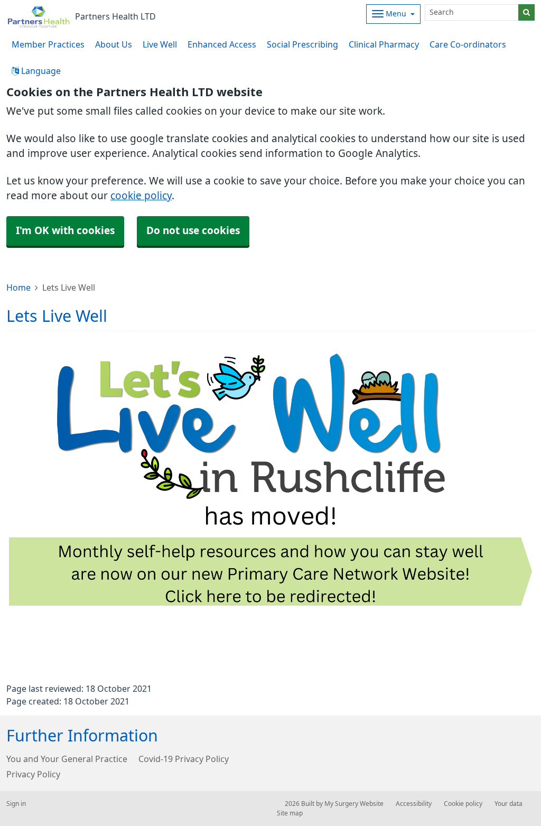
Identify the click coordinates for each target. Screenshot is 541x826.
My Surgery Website (354, 804)
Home (18, 287)
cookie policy (141, 196)
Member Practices (48, 44)
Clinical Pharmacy (384, 44)
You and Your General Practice (66, 759)
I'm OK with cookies (65, 231)
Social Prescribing (302, 44)
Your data (509, 804)
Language (40, 71)
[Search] (526, 12)
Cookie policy (463, 804)
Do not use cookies (193, 231)
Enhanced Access (222, 44)
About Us (113, 44)
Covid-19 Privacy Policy (183, 759)
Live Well (160, 44)
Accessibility (414, 804)
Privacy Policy (33, 774)
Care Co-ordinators (468, 44)
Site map (290, 813)
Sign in (16, 804)
